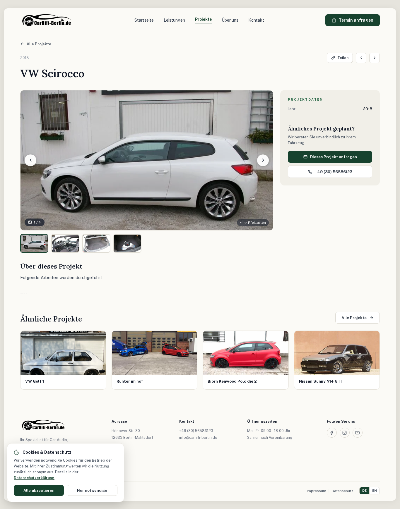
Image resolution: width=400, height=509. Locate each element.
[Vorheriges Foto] (30, 160)
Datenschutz (342, 491)
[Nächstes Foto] (263, 160)
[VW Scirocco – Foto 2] (65, 243)
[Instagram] (345, 433)
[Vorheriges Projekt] (361, 58)
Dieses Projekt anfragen (333, 156)
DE (364, 490)
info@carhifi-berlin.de (198, 437)
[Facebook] (332, 433)
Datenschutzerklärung (34, 478)
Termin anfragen (356, 20)
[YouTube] (358, 433)
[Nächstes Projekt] (374, 58)
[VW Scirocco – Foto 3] (96, 243)
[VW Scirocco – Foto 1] (34, 243)
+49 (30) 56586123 (333, 171)
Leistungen (174, 20)
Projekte (203, 19)
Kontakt (256, 20)
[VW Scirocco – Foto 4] (127, 243)
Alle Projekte (39, 44)
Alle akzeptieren (38, 490)
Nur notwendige (92, 490)
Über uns (230, 20)
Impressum (316, 491)
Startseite (144, 20)
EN (374, 490)
